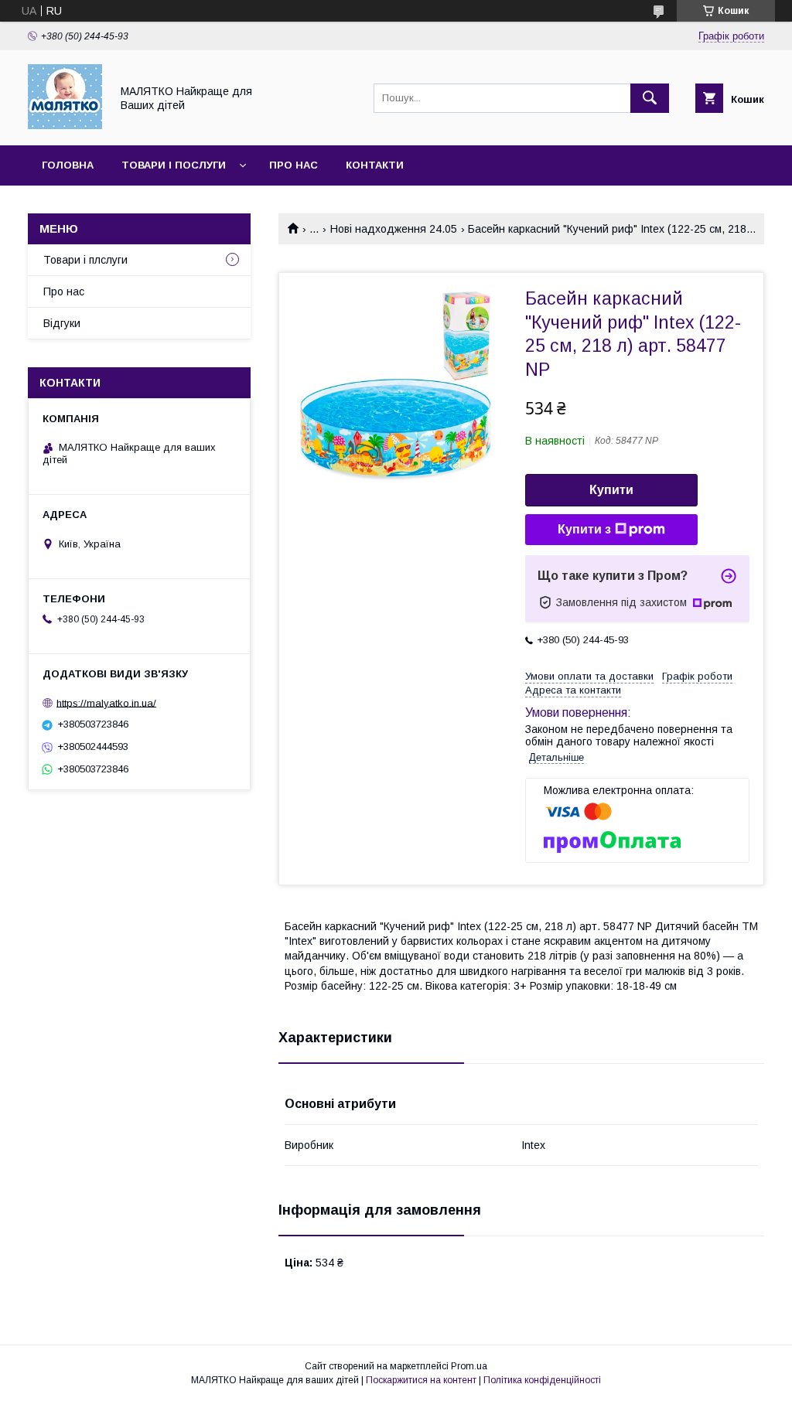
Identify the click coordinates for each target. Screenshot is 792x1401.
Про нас (293, 165)
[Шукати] (649, 98)
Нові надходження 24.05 (393, 229)
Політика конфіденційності (542, 1380)
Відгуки (61, 323)
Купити (611, 489)
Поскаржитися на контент (421, 1380)
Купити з (584, 529)
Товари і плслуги (85, 260)
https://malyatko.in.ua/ (106, 702)
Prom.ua (469, 1366)
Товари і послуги (173, 165)
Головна (68, 165)
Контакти (375, 165)
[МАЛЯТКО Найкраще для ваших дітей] (65, 125)
